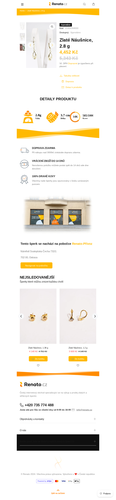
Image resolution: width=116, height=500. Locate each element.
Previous (30, 45)
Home (22, 11)
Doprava (70, 81)
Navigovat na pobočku (36, 265)
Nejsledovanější (37, 277)
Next (52, 45)
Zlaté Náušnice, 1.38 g (38, 348)
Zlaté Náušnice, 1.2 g (78, 348)
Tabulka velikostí (71, 75)
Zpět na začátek (58, 493)
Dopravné (72, 63)
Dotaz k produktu (74, 87)
